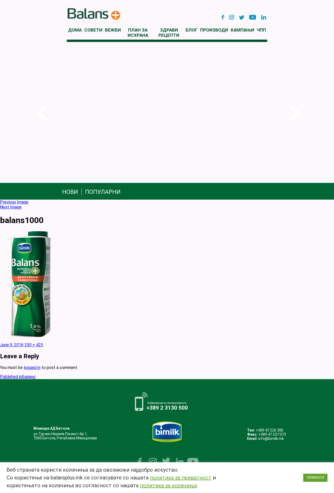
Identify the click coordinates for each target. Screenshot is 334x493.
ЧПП (261, 30)
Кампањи (242, 30)
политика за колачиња (168, 485)
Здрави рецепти (168, 32)
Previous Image (14, 202)
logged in (32, 367)
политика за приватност (180, 477)
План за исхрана (138, 32)
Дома (75, 30)
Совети (93, 30)
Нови (70, 192)
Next (293, 113)
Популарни (103, 192)
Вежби (113, 30)
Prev (40, 113)
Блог (192, 30)
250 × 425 (34, 344)
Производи (214, 30)
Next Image (11, 207)
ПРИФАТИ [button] (315, 478)
